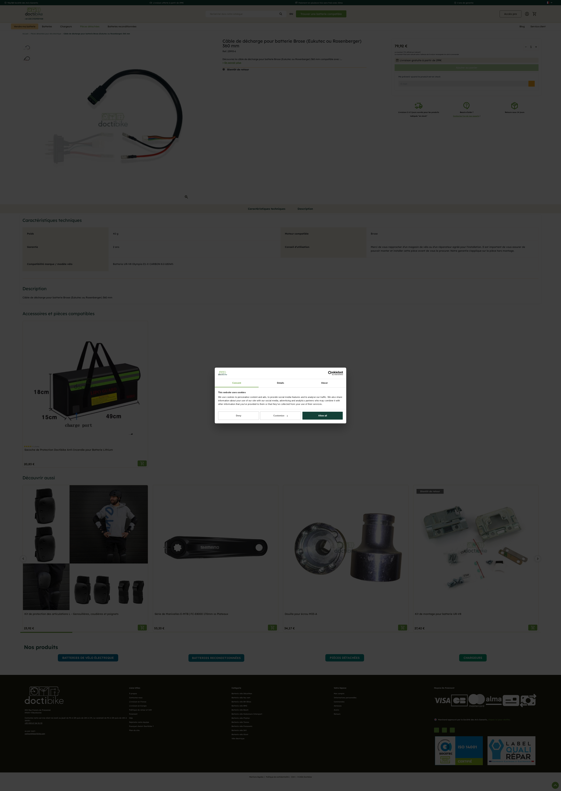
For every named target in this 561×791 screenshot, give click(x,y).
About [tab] (324, 383)
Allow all (322, 415)
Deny (238, 415)
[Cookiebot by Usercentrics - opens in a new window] (330, 373)
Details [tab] (280, 383)
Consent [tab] (236, 383)
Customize (278, 415)
